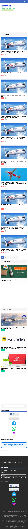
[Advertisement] (14, 21)
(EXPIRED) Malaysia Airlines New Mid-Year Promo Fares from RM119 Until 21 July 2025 (13, 73)
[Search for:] (14, 406)
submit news (19, 512)
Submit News (4, 465)
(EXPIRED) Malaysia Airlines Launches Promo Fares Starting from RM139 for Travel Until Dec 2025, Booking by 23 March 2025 (13, 161)
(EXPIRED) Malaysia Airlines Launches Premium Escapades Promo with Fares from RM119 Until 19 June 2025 (13, 95)
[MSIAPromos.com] (14, 7)
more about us (19, 462)
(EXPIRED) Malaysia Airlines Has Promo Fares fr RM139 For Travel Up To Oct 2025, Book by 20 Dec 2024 (13, 250)
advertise (15, 512)
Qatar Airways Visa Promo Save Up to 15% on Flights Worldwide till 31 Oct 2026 (13, 328)
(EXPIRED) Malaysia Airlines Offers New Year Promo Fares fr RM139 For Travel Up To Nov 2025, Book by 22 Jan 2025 (13, 228)
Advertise (10, 465)
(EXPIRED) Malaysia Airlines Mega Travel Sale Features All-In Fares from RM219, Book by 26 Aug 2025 (13, 52)
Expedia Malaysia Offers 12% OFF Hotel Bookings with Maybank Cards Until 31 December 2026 (13, 348)
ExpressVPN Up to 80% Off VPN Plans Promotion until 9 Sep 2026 (13, 369)
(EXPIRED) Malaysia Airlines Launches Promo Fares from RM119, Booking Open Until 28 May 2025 (14, 117)
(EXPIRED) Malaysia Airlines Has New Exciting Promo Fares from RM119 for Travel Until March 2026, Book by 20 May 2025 (13, 139)
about (12, 512)
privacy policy (8, 512)
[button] (25, 1)
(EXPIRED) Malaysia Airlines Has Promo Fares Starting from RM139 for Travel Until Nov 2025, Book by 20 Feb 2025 (13, 206)
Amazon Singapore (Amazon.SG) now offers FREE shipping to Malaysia (12, 279)
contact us (24, 512)
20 (14, 257)
